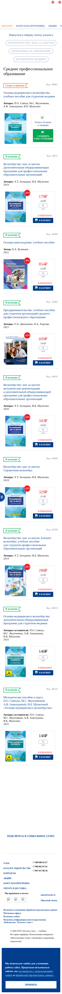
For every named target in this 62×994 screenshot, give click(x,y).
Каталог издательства (17, 868)
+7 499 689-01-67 (39, 862)
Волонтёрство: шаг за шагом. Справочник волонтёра (21, 468)
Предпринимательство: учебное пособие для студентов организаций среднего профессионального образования (29, 313)
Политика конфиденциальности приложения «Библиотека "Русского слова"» (24, 921)
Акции (7, 878)
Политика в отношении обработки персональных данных (30, 910)
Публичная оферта (12, 913)
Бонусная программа (16, 883)
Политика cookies (11, 916)
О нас (6, 863)
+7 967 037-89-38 (39, 871)
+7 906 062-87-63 (39, 866)
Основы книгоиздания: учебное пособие (29, 242)
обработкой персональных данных (34, 975)
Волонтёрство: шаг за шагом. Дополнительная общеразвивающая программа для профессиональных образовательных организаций (26, 169)
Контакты (9, 873)
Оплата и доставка (15, 888)
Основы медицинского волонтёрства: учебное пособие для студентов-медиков (29, 94)
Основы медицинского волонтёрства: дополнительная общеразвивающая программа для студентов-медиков (26, 620)
